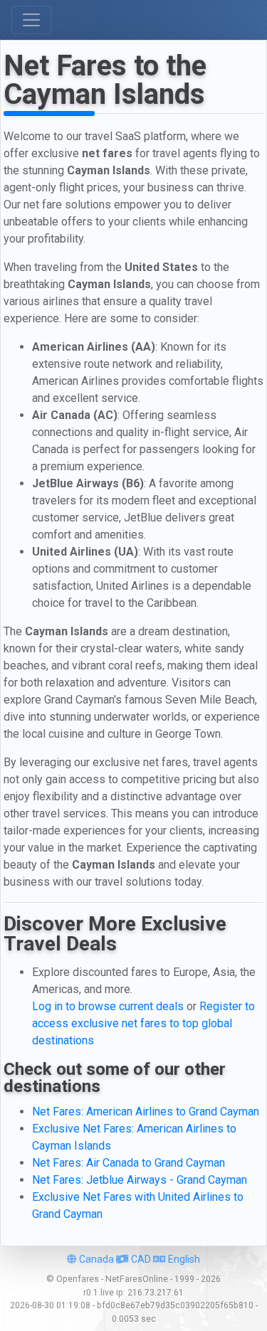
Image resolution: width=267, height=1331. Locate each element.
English (183, 1259)
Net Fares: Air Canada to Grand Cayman (128, 1163)
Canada (95, 1259)
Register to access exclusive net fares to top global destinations (143, 1023)
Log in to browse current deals (108, 1006)
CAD (140, 1259)
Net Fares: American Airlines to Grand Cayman (145, 1111)
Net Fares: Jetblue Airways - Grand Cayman (139, 1180)
